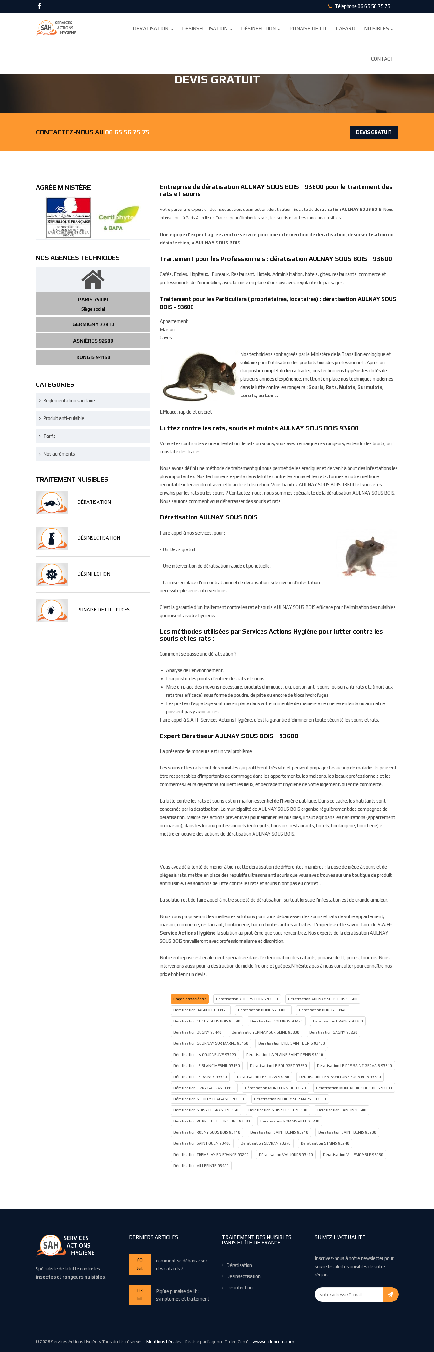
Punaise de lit (308, 28)
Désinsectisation (204, 28)
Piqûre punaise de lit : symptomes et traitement (182, 1295)
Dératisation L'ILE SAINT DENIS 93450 (291, 1043)
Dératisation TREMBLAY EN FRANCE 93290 (211, 1154)
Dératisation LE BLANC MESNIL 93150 (206, 1065)
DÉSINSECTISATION (98, 538)
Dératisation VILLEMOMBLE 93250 (353, 1154)
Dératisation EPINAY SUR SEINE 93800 (265, 1032)
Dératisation (150, 28)
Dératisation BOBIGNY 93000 (263, 1010)
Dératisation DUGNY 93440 (197, 1032)
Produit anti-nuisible (63, 418)
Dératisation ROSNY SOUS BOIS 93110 (206, 1132)
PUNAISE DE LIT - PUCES (103, 609)
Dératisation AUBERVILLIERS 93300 (247, 999)
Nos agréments (59, 453)
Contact (382, 59)
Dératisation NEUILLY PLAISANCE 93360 (208, 1099)
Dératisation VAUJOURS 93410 (286, 1154)
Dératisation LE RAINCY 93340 (200, 1077)
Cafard (345, 28)
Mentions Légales (163, 1341)
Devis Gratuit (374, 132)
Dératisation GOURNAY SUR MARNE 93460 (210, 1043)
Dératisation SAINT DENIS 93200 (347, 1132)
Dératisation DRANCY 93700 (338, 1021)
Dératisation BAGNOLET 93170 (200, 1010)
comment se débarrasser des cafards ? (181, 1264)
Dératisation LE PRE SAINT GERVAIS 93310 (354, 1065)
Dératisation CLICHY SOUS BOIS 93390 (206, 1021)
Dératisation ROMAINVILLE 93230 (289, 1121)
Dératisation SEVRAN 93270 (266, 1143)
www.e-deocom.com (273, 1341)
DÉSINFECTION (93, 573)
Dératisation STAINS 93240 (325, 1143)
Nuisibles (376, 28)
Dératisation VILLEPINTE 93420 (201, 1165)
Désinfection (258, 28)
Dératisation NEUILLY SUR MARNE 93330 (290, 1099)
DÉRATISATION (94, 502)
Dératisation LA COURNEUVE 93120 (204, 1054)
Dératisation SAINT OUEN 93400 (202, 1143)
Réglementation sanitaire (69, 400)
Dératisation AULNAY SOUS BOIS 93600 (322, 999)
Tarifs (49, 436)
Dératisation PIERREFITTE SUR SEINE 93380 (211, 1121)
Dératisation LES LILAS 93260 (263, 1077)
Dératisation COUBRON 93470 (276, 1021)
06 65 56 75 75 (374, 6)
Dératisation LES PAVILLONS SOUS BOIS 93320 (340, 1077)
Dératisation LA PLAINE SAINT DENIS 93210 (284, 1054)
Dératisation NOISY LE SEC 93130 (277, 1110)
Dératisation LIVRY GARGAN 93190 (204, 1088)
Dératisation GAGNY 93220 (333, 1032)
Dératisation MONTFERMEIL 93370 (275, 1088)
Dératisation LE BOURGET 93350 (278, 1065)
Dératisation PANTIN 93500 (341, 1110)
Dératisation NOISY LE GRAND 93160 (205, 1110)
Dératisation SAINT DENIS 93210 (279, 1132)
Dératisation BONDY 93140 (323, 1010)
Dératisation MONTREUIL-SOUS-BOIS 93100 (354, 1088)
